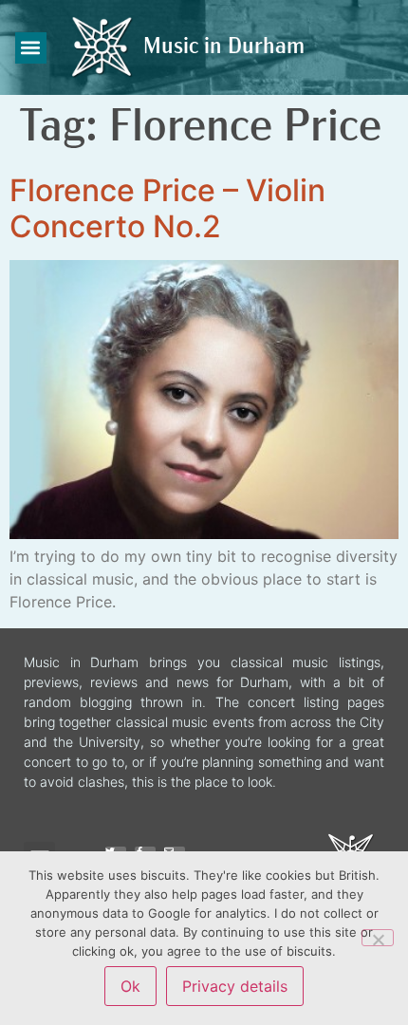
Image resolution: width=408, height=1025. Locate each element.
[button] (30, 48)
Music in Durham (224, 47)
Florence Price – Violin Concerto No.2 (167, 208)
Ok (130, 986)
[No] (378, 937)
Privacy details (234, 986)
